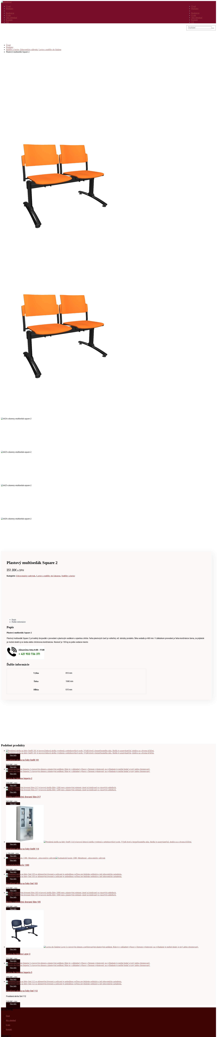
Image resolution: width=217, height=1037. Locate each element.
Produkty (195, 9)
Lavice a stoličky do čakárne (48, 576)
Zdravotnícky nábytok (25, 576)
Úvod (193, 6)
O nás (193, 15)
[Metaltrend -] (6, 2)
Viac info (13, 755)
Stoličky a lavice (68, 576)
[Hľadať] (213, 28)
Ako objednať (196, 18)
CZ (192, 22)
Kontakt (194, 20)
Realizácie (195, 13)
